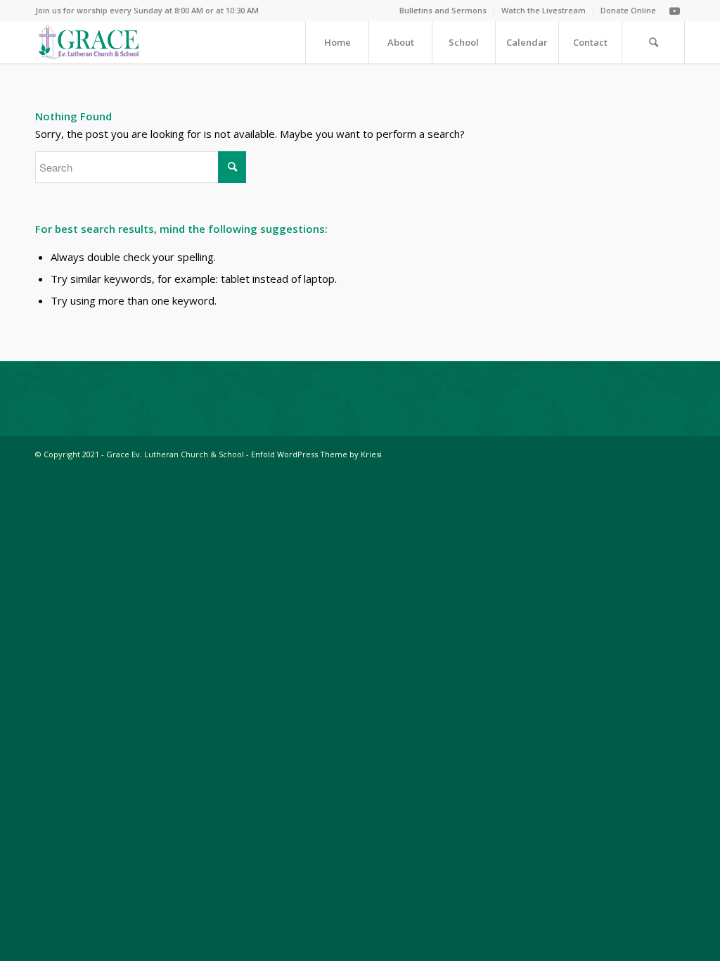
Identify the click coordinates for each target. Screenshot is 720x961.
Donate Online (628, 10)
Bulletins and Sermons (443, 10)
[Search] (653, 42)
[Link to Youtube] (674, 10)
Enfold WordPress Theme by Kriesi (316, 454)
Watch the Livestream (543, 10)
